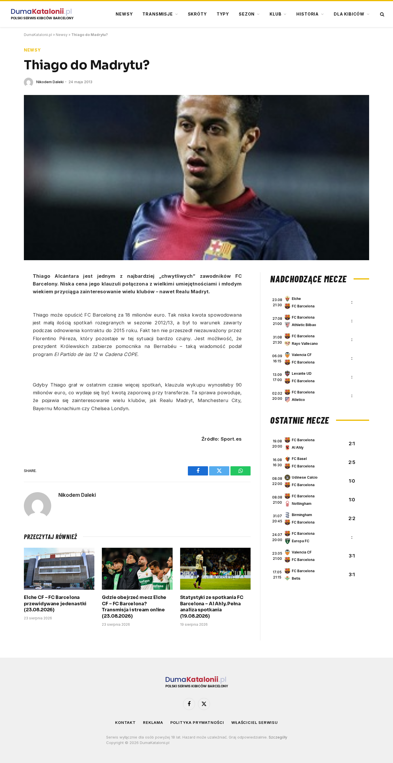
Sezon (247, 14)
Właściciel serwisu (254, 722)
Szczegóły (278, 737)
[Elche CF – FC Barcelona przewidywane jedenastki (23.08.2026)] (59, 569)
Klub (275, 14)
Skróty (197, 14)
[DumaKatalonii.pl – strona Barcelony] (42, 14)
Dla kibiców (349, 14)
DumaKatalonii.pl (38, 35)
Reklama (153, 722)
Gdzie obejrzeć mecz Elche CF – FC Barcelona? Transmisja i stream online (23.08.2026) (134, 606)
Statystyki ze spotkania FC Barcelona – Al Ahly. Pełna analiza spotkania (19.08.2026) (211, 606)
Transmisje (157, 14)
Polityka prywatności (197, 722)
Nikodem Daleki (50, 81)
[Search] (381, 14)
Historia (307, 14)
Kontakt (125, 722)
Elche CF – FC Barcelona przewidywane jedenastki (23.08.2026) (55, 603)
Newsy (124, 14)
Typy (223, 14)
